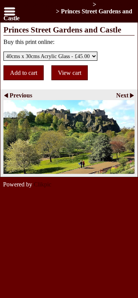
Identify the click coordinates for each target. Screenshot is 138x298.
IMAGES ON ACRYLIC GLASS (47, 4)
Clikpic (42, 184)
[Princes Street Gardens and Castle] (69, 137)
